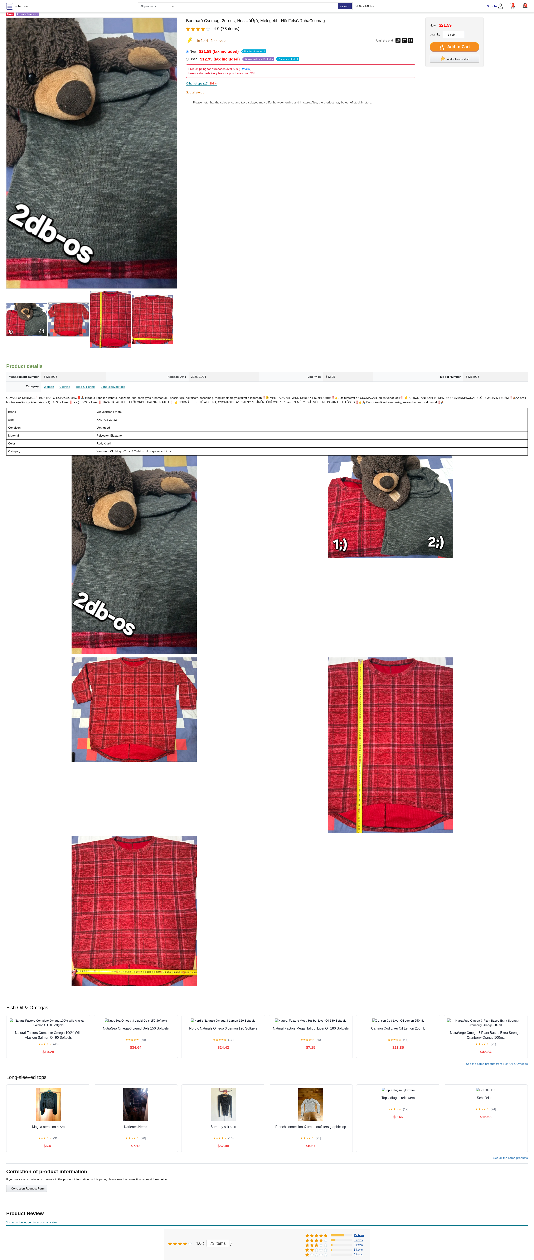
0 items (358, 1254)
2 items (358, 1244)
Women (49, 386)
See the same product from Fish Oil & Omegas (497, 1063)
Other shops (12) (201, 83)
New (227, 51)
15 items (359, 1235)
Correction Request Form (28, 1188)
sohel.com (22, 6)
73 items (218, 1243)
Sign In (492, 6)
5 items (358, 1240)
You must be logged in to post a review (31, 1222)
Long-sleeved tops (113, 386)
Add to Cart (458, 46)
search (344, 6)
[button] (525, 5)
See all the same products (510, 1157)
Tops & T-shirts (85, 386)
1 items (358, 1249)
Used (244, 59)
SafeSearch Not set (364, 6)
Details (245, 68)
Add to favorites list (458, 59)
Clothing (64, 386)
